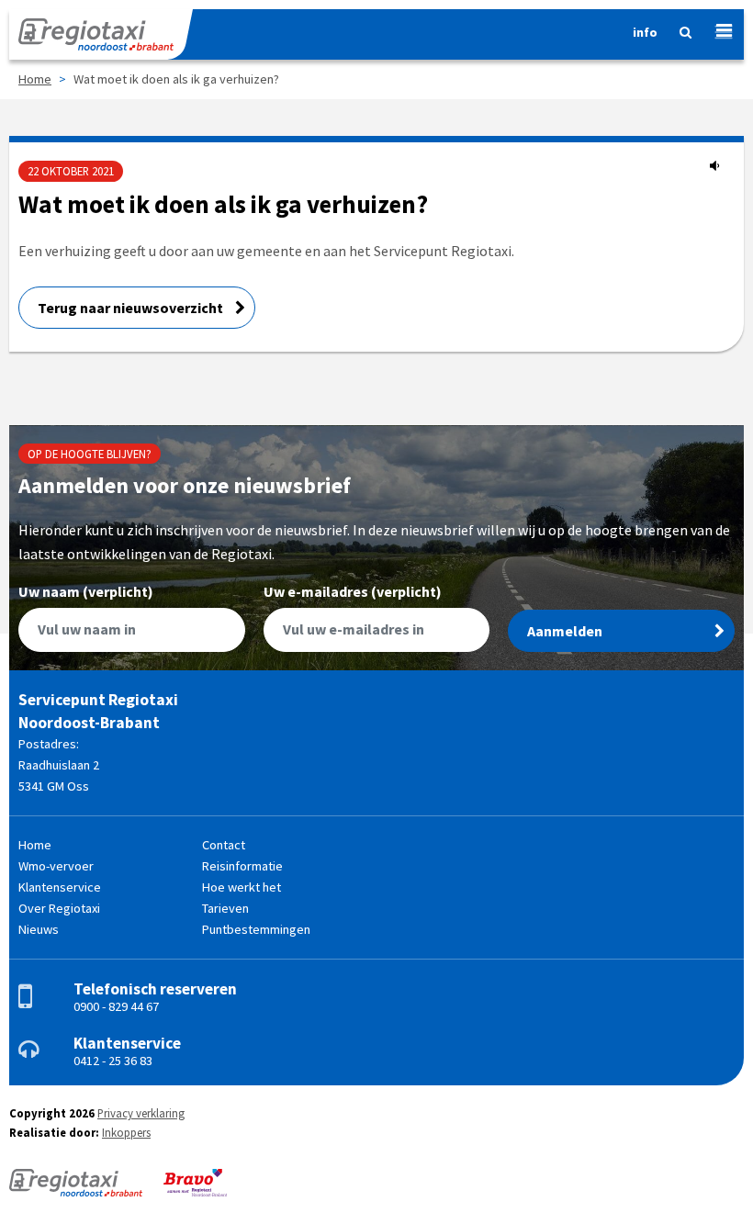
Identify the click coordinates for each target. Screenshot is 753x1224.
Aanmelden (564, 631)
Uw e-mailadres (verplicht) (353, 592)
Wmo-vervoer (56, 866)
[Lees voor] (714, 165)
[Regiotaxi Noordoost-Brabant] (101, 34)
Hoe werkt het (241, 887)
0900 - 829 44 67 (116, 1006)
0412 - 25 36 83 (112, 1060)
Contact (223, 845)
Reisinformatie (242, 866)
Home (34, 79)
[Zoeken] (678, 37)
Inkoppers (126, 1132)
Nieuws (38, 929)
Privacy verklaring (141, 1113)
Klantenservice (59, 887)
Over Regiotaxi (59, 908)
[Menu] (717, 32)
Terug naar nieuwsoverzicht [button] (132, 307)
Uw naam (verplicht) (85, 592)
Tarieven (225, 908)
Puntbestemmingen (256, 929)
